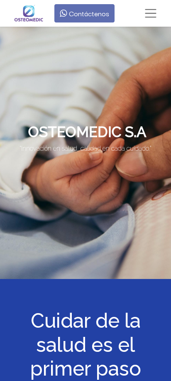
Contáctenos (88, 13)
